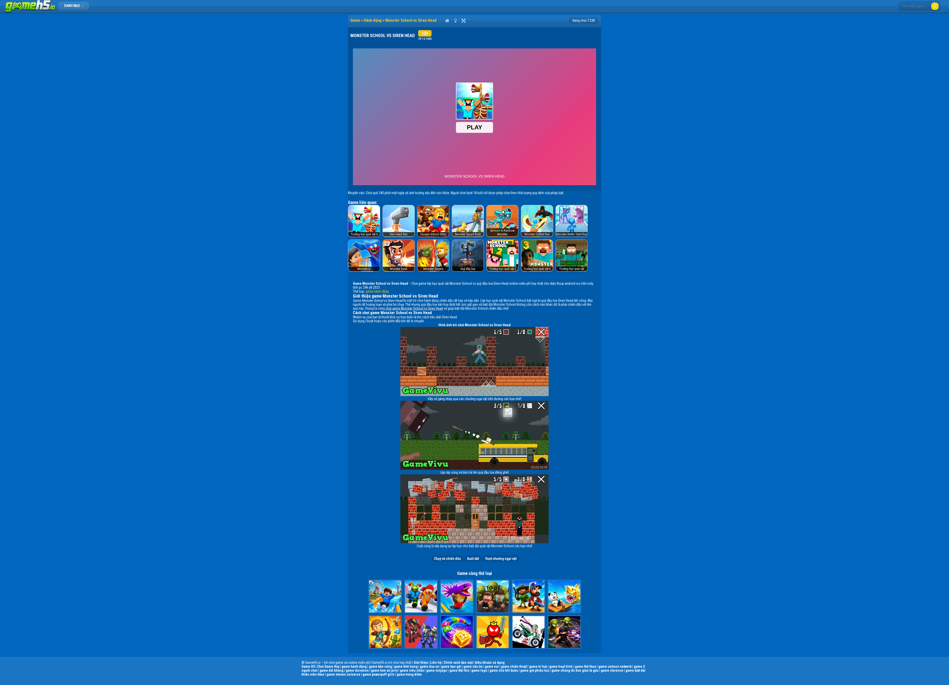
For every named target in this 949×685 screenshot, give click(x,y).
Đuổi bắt (473, 559)
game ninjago (436, 670)
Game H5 (308, 666)
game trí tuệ (538, 666)
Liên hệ (435, 663)
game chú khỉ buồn (504, 670)
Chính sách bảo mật (458, 663)
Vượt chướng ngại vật (501, 559)
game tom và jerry (384, 670)
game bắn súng (380, 666)
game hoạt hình (561, 666)
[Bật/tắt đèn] (455, 20)
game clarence (612, 670)
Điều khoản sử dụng (490, 663)
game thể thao (585, 666)
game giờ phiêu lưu (534, 670)
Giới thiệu (421, 663)
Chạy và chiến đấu (447, 559)
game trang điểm (409, 674)
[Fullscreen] (463, 20)
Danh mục (72, 6)
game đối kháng (332, 670)
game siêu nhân (412, 670)
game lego (479, 670)
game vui (492, 666)
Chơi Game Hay (328, 666)
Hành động (373, 20)
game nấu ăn (473, 666)
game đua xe (429, 666)
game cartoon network (615, 666)
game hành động (377, 291)
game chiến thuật (514, 666)
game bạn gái (451, 666)
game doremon (357, 670)
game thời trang (406, 666)
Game (355, 20)
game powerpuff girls (378, 674)
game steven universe (343, 674)
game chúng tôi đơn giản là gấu (575, 670)
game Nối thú (459, 670)
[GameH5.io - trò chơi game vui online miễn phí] (30, 11)
